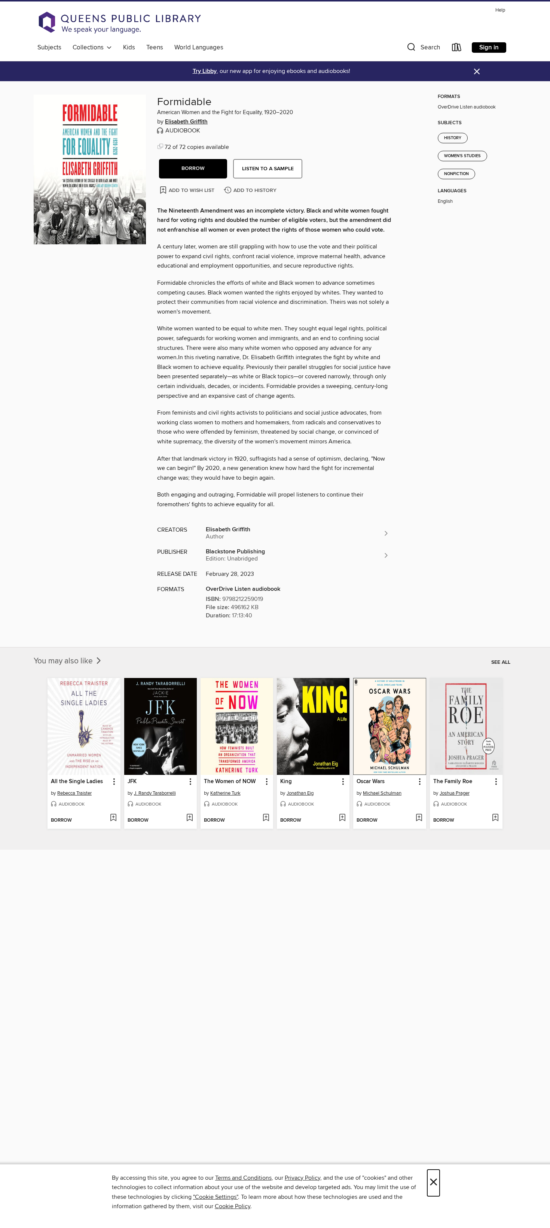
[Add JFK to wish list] (189, 818)
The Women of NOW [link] (230, 781)
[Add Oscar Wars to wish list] (419, 818)
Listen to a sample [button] (268, 168)
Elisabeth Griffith (186, 122)
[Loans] (457, 49)
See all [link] (500, 662)
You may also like (64, 661)
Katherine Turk (225, 793)
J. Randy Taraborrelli (155, 793)
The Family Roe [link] (452, 781)
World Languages (198, 47)
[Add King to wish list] (342, 818)
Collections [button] (90, 47)
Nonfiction (456, 174)
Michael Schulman (382, 793)
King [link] (286, 781)
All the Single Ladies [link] (77, 781)
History (452, 138)
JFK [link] (132, 781)
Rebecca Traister (74, 793)
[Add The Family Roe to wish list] (495, 818)
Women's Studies (462, 156)
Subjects (49, 47)
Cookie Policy (232, 1206)
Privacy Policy (302, 1178)
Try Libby (205, 71)
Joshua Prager (455, 793)
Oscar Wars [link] (371, 781)
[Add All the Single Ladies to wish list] (113, 818)
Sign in (489, 47)
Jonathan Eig (300, 793)
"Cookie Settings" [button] (215, 1197)
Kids (129, 47)
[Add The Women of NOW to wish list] (266, 818)
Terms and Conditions (243, 1178)
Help (500, 10)
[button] (423, 49)
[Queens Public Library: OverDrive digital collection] (120, 22)
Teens (154, 47)
